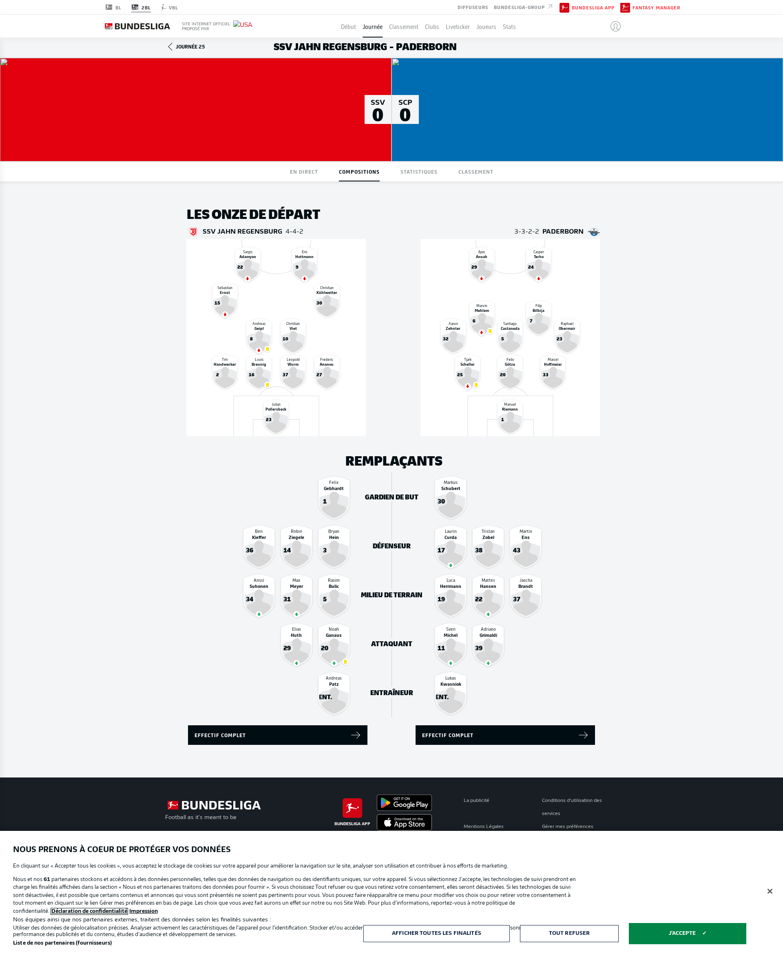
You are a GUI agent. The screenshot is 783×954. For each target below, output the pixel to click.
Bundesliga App (593, 7)
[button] (612, 26)
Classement (403, 26)
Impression (143, 911)
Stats (509, 26)
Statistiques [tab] (419, 171)
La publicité (476, 800)
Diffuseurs (473, 6)
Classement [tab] (475, 171)
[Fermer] (770, 891)
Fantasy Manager (656, 7)
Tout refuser (569, 933)
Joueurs (486, 26)
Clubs (432, 26)
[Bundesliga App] (564, 7)
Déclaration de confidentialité (89, 911)
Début (348, 26)
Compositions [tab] (359, 171)
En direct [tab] (304, 171)
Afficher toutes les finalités (436, 933)
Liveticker (458, 26)
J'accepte (682, 933)
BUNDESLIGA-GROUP (520, 6)
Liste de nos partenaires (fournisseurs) (62, 943)
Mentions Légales (484, 826)
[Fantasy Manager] (625, 7)
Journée (373, 26)
